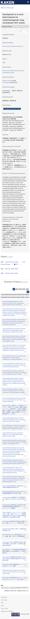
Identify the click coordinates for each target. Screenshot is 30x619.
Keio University (6, 82)
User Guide (4, 600)
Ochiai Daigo (6, 90)
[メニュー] (28, 2)
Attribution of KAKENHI (7, 611)
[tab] (16, 281)
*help (13, 113)
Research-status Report (11, 268)
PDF (16, 264)
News (2, 605)
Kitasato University (7, 80)
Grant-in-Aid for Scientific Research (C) (12, 46)
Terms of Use (4, 608)
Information (4, 597)
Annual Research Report (11, 262)
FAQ (2, 602)
